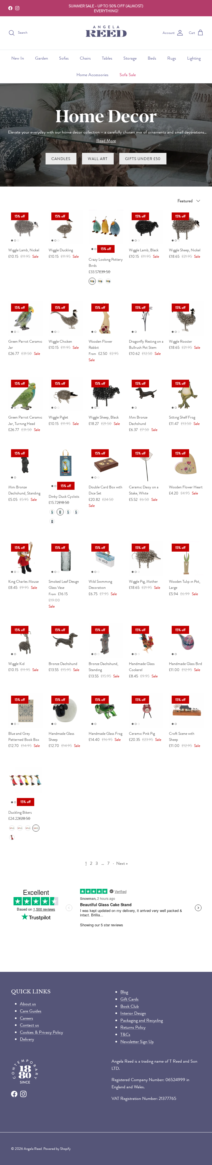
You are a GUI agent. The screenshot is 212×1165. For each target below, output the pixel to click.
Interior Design (133, 1013)
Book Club (129, 1006)
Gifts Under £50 (143, 158)
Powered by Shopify (57, 1148)
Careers (26, 1018)
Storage (130, 58)
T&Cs (125, 1034)
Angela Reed (33, 1148)
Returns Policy (132, 1027)
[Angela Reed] (106, 33)
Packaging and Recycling (141, 1020)
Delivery (27, 1039)
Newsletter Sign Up (137, 1041)
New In (17, 58)
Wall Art (98, 158)
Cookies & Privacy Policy (41, 1032)
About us (28, 1004)
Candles (61, 158)
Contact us (29, 1025)
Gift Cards (129, 999)
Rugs (171, 58)
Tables (107, 58)
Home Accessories (92, 74)
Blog (124, 992)
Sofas (64, 58)
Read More (106, 140)
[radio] (92, 281)
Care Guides (30, 1011)
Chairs (85, 58)
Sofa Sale (128, 74)
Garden (41, 58)
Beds (152, 58)
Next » (122, 863)
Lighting (194, 58)
